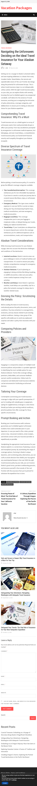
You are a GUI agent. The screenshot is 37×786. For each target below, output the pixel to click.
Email (3, 684)
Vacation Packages (16, 7)
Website (3, 692)
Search (3, 715)
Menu (5, 15)
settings (14, 780)
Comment (4, 651)
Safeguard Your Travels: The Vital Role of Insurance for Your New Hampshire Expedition (18, 628)
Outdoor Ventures (25, 482)
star (7, 68)
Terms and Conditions (18, 773)
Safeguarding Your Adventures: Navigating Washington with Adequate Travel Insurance (15, 594)
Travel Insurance (6, 48)
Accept (5, 783)
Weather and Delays (7, 484)
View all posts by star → (21, 518)
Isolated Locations (12, 482)
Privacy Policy (5, 773)
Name (3, 676)
